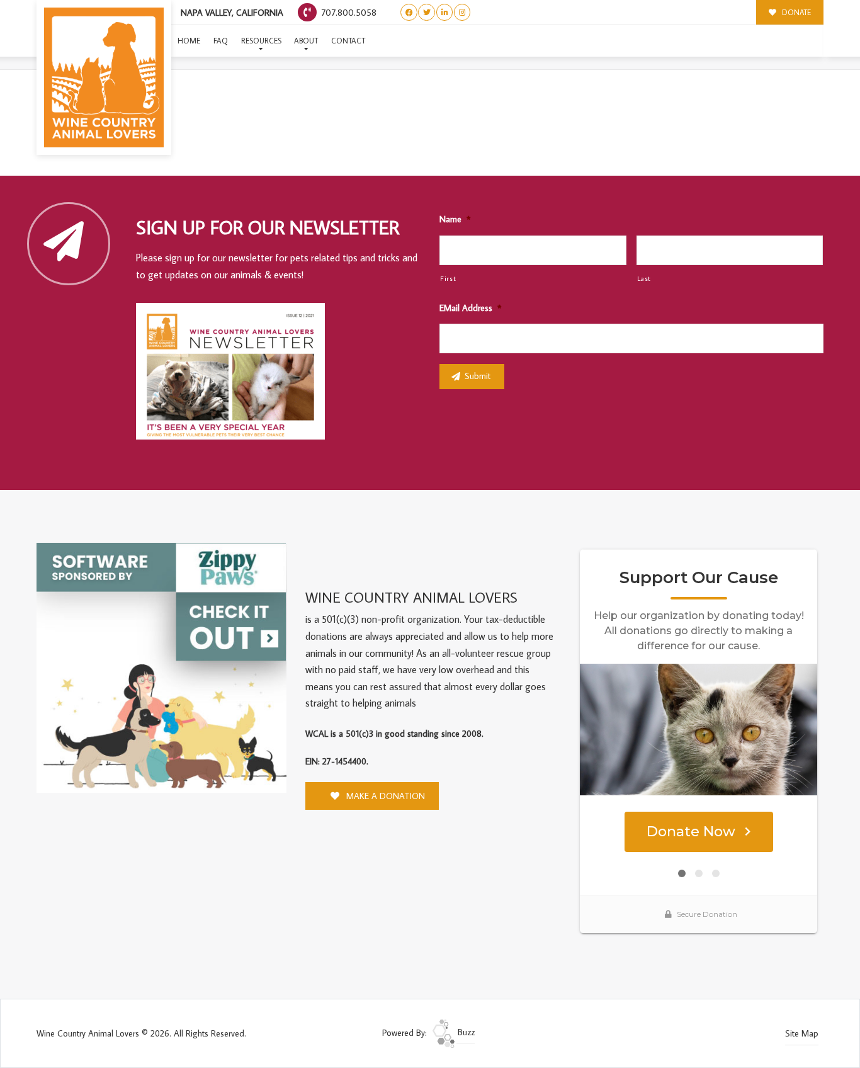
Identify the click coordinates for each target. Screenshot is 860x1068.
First (448, 278)
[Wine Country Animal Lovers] (104, 77)
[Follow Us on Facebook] (408, 12)
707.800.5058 (347, 12)
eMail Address (470, 308)
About (306, 40)
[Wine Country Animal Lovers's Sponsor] (161, 667)
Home (189, 40)
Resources (261, 40)
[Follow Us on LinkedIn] (444, 12)
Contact (348, 40)
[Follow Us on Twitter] (426, 12)
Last (644, 278)
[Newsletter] (236, 373)
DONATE (795, 12)
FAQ (220, 40)
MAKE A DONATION (384, 796)
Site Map (801, 1033)
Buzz (465, 1032)
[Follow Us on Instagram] (462, 12)
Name (454, 219)
